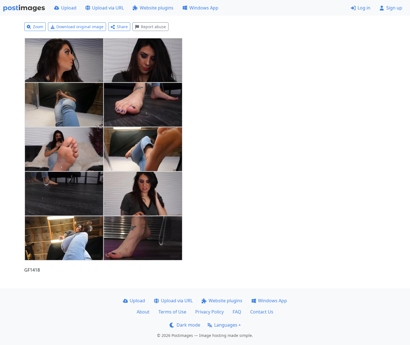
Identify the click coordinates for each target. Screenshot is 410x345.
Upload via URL (108, 8)
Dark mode (188, 325)
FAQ (237, 312)
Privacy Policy (209, 312)
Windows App (203, 8)
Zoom (38, 26)
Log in (364, 8)
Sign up (394, 8)
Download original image (79, 26)
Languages (225, 325)
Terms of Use (172, 312)
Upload (68, 8)
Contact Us (261, 312)
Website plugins (156, 8)
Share (122, 26)
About (143, 312)
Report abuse (153, 26)
